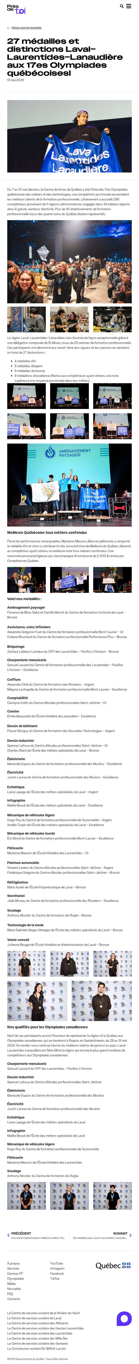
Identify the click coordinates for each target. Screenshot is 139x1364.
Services (13, 1268)
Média (11, 1283)
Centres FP (15, 1273)
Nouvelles (14, 1288)
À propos (13, 1263)
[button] (128, 6)
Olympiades (15, 1278)
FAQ (10, 1294)
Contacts (13, 1299)
